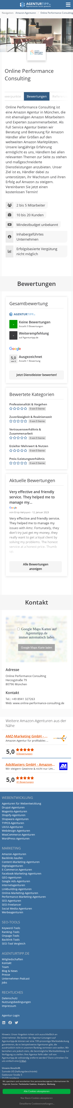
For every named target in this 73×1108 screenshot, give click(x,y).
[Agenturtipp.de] (35, 4)
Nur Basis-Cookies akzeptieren (37, 1098)
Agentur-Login (11, 1015)
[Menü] (68, 4)
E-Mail (22, 1061)
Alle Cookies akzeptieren (36, 1091)
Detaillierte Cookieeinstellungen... (36, 1103)
